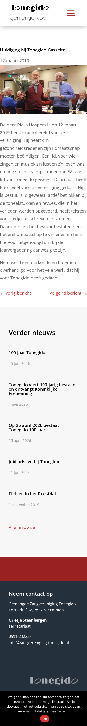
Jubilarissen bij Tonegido (34, 461)
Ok (45, 719)
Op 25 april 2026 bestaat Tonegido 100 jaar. (34, 427)
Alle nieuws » (22, 527)
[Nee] (81, 708)
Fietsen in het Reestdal (32, 494)
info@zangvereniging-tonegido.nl (39, 642)
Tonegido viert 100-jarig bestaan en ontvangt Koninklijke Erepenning (42, 389)
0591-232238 (20, 636)
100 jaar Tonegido (27, 352)
